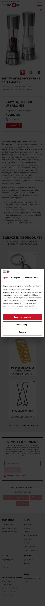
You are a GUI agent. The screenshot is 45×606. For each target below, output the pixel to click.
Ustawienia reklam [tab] (30, 278)
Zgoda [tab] (5, 278)
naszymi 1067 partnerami (19, 289)
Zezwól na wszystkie (22, 317)
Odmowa (22, 332)
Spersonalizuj (21, 325)
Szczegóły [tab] (15, 278)
